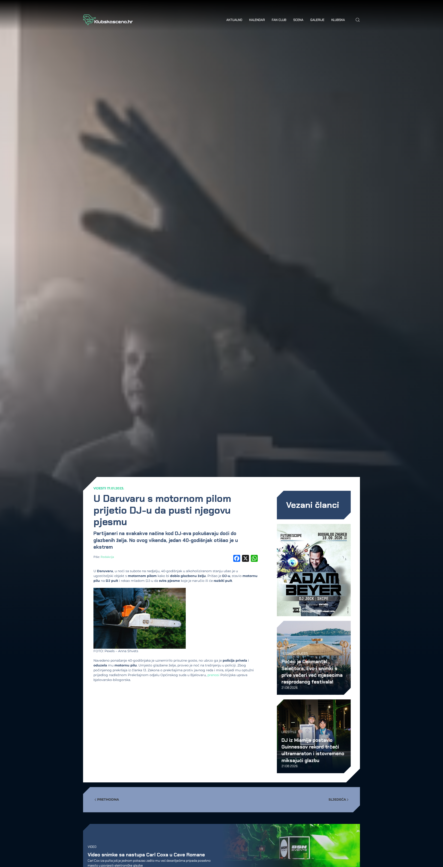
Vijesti (99, 488)
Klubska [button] (338, 20)
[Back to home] (108, 20)
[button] (357, 20)
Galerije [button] (317, 20)
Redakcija (107, 557)
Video (92, 846)
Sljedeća (337, 799)
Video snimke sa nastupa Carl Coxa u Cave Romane (146, 855)
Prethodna (108, 799)
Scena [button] (298, 20)
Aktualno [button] (234, 20)
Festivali (288, 653)
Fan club (279, 20)
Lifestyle (288, 732)
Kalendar (257, 20)
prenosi (213, 675)
